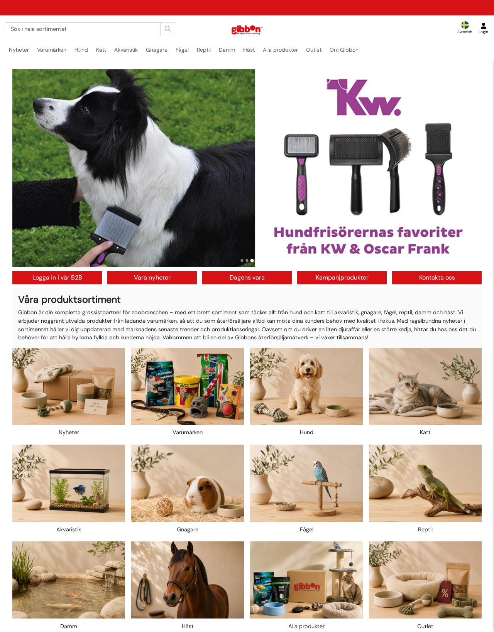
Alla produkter (280, 49)
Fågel (182, 49)
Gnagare (156, 49)
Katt (101, 49)
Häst (249, 49)
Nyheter (19, 49)
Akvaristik (126, 49)
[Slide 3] (252, 260)
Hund (81, 49)
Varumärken (51, 49)
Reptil (204, 49)
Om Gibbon (344, 49)
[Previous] (25, 168)
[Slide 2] (247, 260)
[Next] (468, 168)
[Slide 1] (242, 260)
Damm (227, 49)
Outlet (313, 49)
